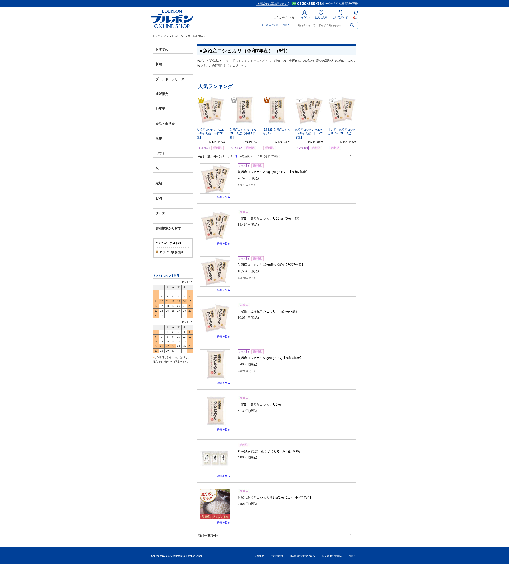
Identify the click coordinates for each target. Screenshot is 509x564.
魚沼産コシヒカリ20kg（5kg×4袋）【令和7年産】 (309, 133)
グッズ (160, 213)
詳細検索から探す (168, 228)
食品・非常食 (165, 123)
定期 (159, 183)
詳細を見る (223, 196)
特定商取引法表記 (332, 556)
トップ (156, 36)
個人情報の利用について (302, 556)
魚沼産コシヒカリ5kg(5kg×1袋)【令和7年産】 (243, 133)
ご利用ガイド (340, 17)
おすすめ (162, 49)
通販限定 (162, 94)
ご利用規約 (277, 556)
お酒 (159, 198)
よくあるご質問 (269, 25)
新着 (159, 64)
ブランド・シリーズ (170, 79)
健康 (159, 138)
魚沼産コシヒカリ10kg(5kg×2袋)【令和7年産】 (210, 133)
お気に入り (321, 17)
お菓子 (160, 108)
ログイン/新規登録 (171, 252)
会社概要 (259, 556)
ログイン (304, 17)
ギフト (160, 153)
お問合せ (287, 25)
